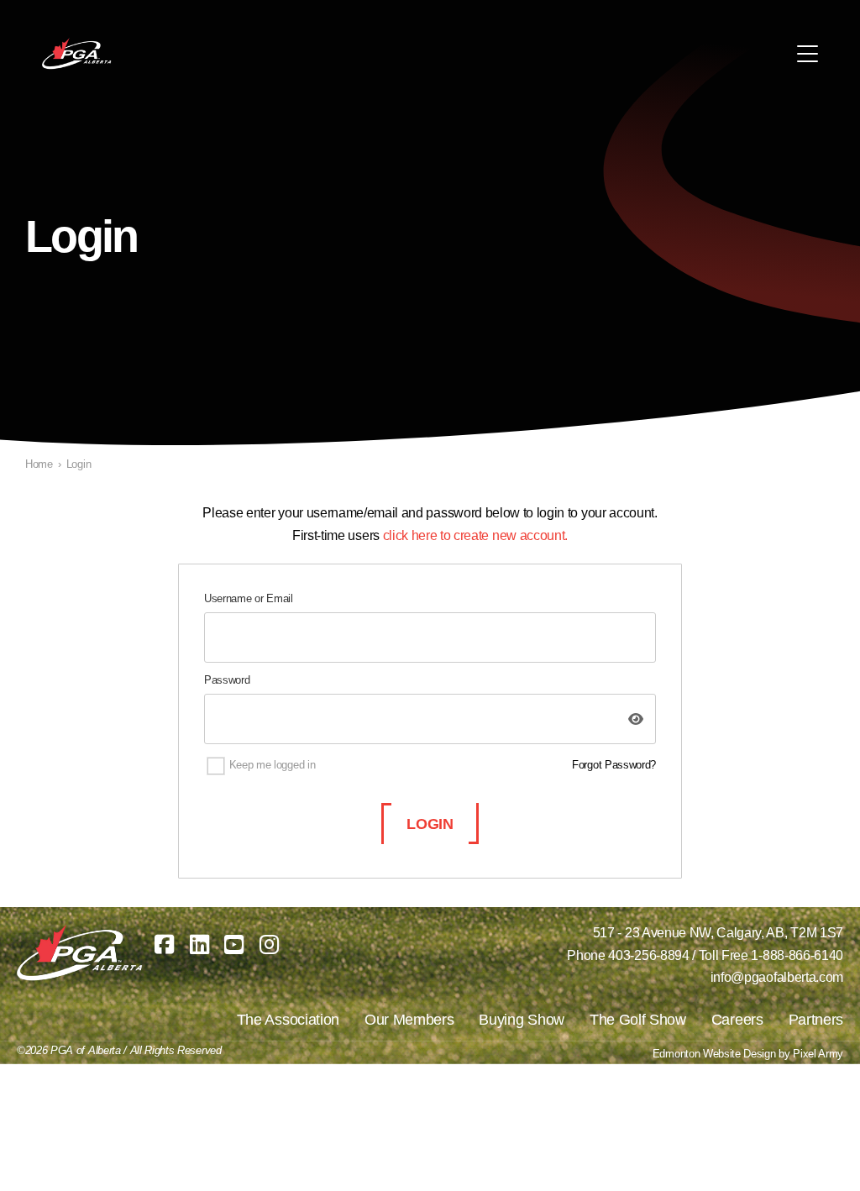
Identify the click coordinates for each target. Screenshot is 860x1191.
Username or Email (248, 598)
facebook (164, 944)
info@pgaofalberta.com (777, 977)
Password (226, 680)
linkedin (199, 944)
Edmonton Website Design (714, 1053)
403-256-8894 (648, 955)
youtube (234, 944)
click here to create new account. (475, 535)
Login (429, 824)
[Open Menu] (807, 53)
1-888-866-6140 (797, 955)
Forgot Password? (614, 764)
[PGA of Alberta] (77, 54)
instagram (269, 944)
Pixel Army (818, 1053)
